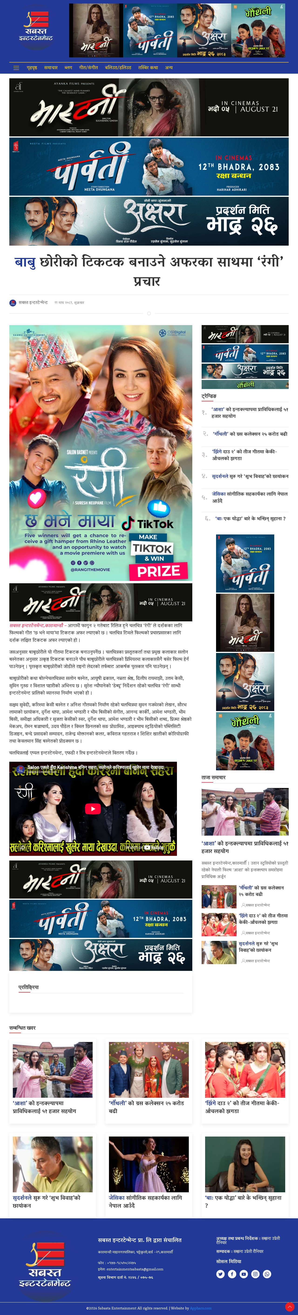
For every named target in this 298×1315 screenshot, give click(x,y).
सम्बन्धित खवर (22, 1028)
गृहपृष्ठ (32, 68)
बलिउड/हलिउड (118, 68)
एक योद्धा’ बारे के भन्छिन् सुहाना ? (250, 519)
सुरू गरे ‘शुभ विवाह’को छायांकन (250, 477)
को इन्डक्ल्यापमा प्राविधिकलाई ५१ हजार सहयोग (250, 413)
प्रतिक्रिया (29, 987)
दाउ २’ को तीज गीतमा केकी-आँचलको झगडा (244, 455)
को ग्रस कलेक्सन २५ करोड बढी (250, 434)
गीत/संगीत (88, 68)
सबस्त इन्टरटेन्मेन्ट (33, 303)
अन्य (169, 68)
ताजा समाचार (214, 777)
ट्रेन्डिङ (209, 396)
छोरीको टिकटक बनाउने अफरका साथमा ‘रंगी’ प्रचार (149, 273)
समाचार (51, 68)
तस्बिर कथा (148, 68)
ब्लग (68, 68)
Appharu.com (201, 1308)
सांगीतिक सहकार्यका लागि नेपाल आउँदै (250, 498)
